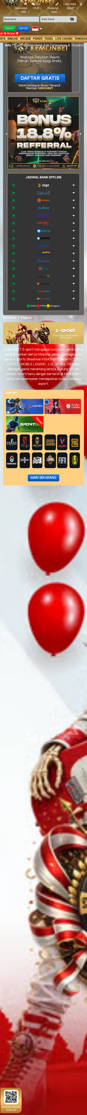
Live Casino (63, 38)
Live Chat (37, 6)
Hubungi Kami (53, 9)
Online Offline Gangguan (45, 305)
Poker (37, 38)
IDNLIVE (12, 38)
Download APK (21, 9)
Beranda (9, 317)
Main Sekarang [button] (43, 478)
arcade (25, 38)
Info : (9, 45)
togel (48, 38)
